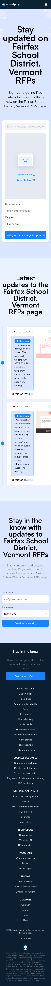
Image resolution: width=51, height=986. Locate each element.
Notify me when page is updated (25, 235)
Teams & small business (25, 886)
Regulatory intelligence (25, 768)
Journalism (25, 821)
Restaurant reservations (25, 734)
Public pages (25, 868)
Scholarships (25, 739)
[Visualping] (11, 4)
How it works (25, 835)
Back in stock (25, 693)
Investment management (25, 796)
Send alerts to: (9, 592)
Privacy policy (25, 933)
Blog (25, 920)
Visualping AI (25, 840)
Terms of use (25, 938)
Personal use (25, 881)
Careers (25, 909)
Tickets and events (25, 749)
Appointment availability (25, 703)
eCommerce (25, 811)
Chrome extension (25, 858)
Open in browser (24, 174)
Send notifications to (15, 204)
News (25, 709)
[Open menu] (46, 4)
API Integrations (25, 845)
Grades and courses (25, 729)
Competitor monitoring (25, 762)
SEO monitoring (26, 783)
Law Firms (25, 801)
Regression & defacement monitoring (25, 778)
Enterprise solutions (25, 891)
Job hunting (25, 714)
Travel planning (25, 744)
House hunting (25, 719)
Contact (25, 904)
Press (25, 915)
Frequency (10, 217)
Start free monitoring (25, 623)
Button (25, 863)
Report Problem (24, 180)
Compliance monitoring (25, 773)
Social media (25, 724)
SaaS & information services (25, 806)
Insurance (25, 816)
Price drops (25, 698)
